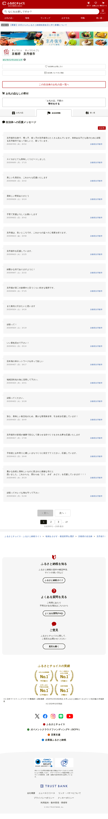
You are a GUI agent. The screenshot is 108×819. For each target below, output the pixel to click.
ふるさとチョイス (55, 724)
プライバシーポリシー (44, 798)
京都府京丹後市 (96, 144)
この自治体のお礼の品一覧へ (54, 84)
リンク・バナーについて (69, 793)
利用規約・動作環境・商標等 (54, 802)
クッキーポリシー (66, 798)
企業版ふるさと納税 (55, 740)
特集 (83, 18)
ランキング (45, 18)
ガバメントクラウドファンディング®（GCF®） (56, 729)
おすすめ (65, 18)
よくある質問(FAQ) (54, 613)
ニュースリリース (47, 793)
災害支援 (55, 734)
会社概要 (31, 793)
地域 (27, 18)
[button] (102, 12)
